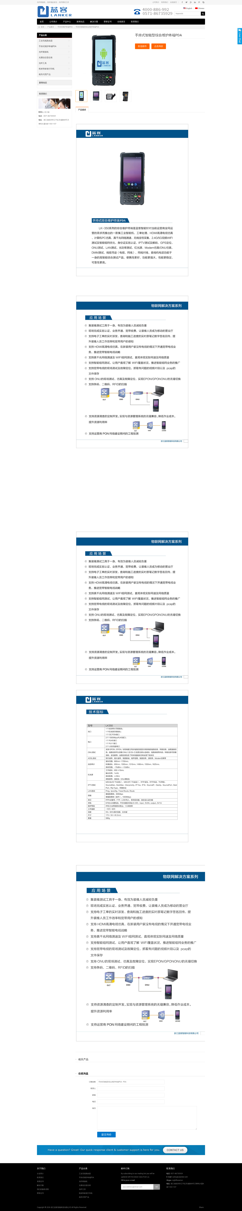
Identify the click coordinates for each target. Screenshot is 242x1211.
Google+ (190, 2)
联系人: (93, 1088)
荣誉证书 (108, 21)
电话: (94, 1102)
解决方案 (94, 21)
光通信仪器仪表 (46, 57)
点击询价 (158, 46)
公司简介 (156, 2)
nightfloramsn (177, 1180)
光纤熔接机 (44, 52)
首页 (42, 21)
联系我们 (164, 2)
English (189, 8)
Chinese (201, 8)
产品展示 (50, 27)
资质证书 (40, 1181)
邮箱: (94, 1095)
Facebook (182, 2)
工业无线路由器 (46, 41)
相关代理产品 (45, 74)
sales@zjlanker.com (180, 1177)
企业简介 (40, 1174)
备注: (94, 1108)
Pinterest (199, 2)
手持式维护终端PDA (65, 27)
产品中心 (67, 21)
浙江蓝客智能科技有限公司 (61, 1207)
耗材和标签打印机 (46, 69)
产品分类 (43, 35)
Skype (203, 2)
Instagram (195, 2)
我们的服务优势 (43, 1189)
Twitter (186, 2)
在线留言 (173, 2)
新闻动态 (80, 21)
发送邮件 (142, 46)
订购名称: (92, 1082)
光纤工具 (43, 63)
